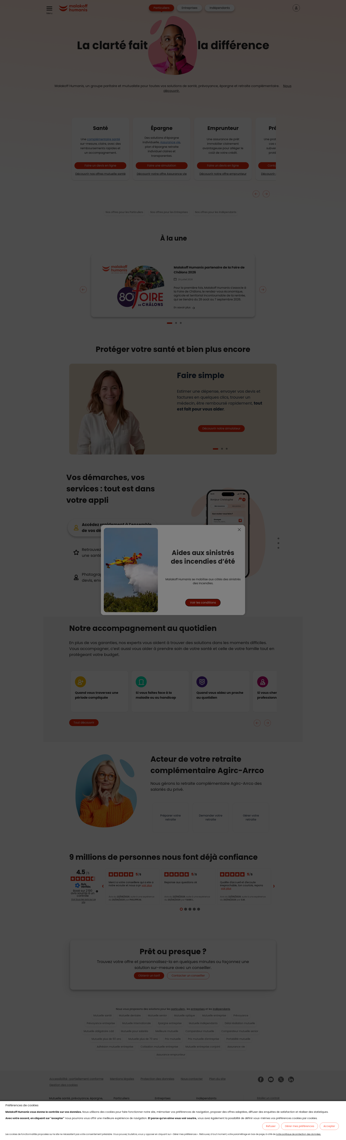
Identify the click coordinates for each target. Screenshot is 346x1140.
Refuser (271, 1126)
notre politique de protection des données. (298, 1134)
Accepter (329, 1126)
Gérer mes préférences (299, 1126)
